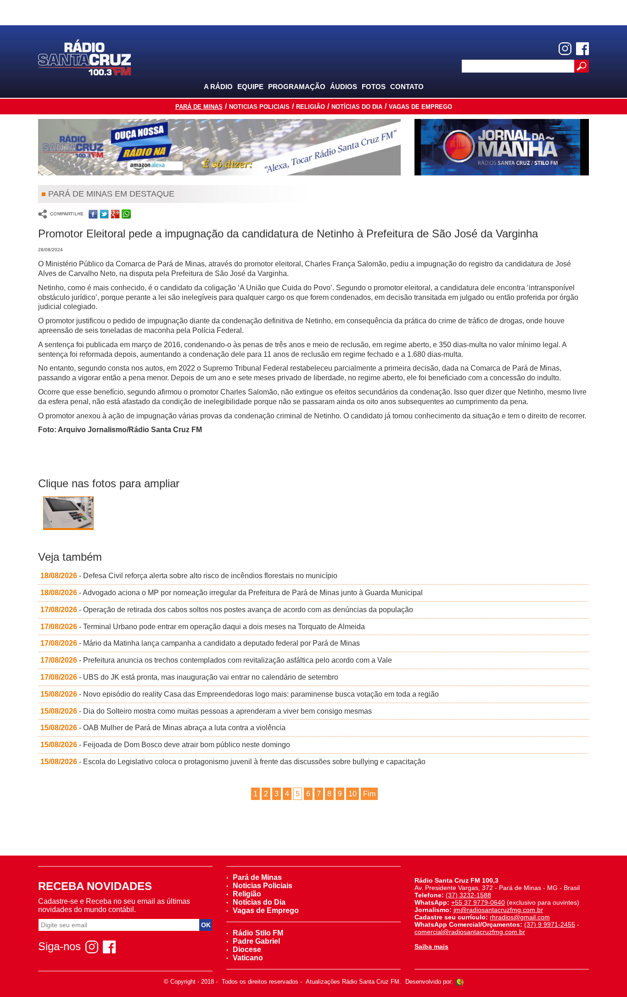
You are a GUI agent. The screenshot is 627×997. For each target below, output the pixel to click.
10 (352, 794)
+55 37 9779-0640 (478, 902)
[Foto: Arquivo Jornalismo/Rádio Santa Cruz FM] (68, 515)
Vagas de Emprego (420, 106)
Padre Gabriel (256, 941)
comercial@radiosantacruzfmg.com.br (469, 931)
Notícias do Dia (356, 106)
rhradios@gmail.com (520, 917)
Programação (296, 86)
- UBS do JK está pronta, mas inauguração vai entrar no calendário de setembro (189, 677)
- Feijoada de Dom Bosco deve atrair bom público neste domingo (165, 745)
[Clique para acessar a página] (219, 147)
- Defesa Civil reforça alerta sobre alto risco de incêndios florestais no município (188, 576)
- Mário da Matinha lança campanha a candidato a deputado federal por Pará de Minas (200, 643)
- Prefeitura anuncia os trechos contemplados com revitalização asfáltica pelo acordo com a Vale (216, 660)
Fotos (374, 86)
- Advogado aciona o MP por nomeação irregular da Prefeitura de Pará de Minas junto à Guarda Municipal (231, 593)
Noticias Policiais (259, 106)
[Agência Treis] (459, 981)
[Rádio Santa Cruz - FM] (84, 57)
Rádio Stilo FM (258, 933)
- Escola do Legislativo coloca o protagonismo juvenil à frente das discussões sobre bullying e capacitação (232, 762)
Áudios (343, 86)
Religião (310, 106)
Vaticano (248, 958)
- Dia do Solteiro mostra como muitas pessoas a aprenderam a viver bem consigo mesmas (206, 711)
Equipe (250, 86)
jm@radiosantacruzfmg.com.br (498, 909)
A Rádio (218, 86)
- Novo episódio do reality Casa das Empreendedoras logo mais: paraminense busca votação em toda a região (239, 694)
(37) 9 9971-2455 (549, 924)
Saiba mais (431, 946)
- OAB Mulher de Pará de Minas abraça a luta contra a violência (163, 728)
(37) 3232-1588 (468, 895)
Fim (369, 794)
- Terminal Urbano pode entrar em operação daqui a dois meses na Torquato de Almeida (202, 627)
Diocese (247, 949)
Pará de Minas (199, 106)
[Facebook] (582, 48)
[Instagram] (565, 48)
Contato (407, 86)
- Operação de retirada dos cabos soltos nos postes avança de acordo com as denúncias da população (226, 610)
